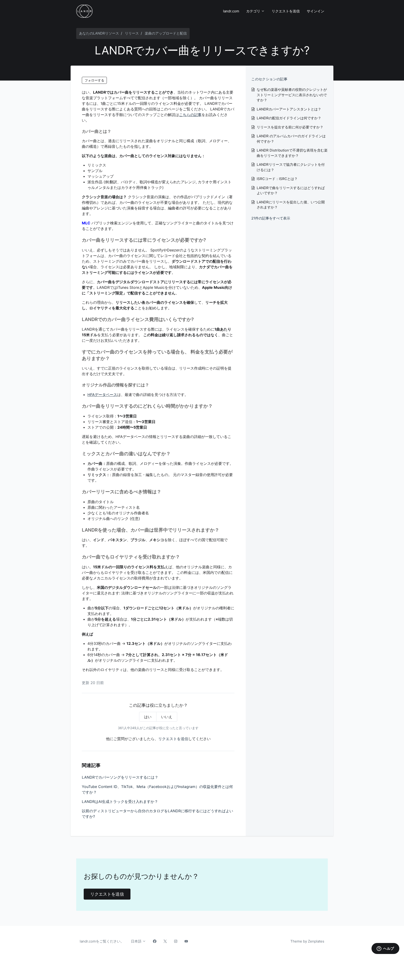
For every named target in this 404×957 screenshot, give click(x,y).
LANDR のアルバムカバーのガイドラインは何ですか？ (291, 139)
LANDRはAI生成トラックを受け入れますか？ (120, 801)
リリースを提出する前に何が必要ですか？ (290, 127)
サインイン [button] (315, 11)
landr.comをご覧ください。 (102, 941)
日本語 (136, 941)
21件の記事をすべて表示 (270, 218)
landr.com (231, 11)
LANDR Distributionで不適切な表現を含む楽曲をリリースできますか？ (292, 153)
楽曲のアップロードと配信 (166, 33)
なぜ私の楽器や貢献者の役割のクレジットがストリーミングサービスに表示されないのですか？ (292, 94)
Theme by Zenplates (307, 941)
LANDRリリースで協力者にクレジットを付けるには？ (291, 167)
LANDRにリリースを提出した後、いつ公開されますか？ (291, 205)
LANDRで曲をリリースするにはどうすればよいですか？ (291, 190)
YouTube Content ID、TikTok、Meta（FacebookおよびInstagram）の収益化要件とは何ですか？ (157, 789)
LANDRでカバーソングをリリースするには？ (120, 777)
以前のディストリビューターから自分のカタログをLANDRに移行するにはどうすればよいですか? (157, 814)
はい (148, 716)
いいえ (166, 716)
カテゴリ (253, 11)
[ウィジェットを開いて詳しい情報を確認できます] (385, 949)
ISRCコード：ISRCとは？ (277, 179)
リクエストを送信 (286, 11)
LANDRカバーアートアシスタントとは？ (289, 109)
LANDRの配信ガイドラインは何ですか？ (289, 118)
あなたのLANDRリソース (99, 33)
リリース (132, 33)
